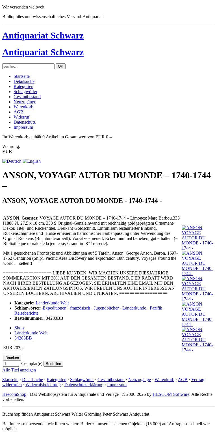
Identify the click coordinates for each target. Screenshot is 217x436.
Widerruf (21, 117)
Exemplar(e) (31, 363)
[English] (32, 161)
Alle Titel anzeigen (19, 370)
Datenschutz (25, 122)
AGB (18, 111)
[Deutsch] (11, 161)
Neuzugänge (25, 101)
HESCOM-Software (171, 394)
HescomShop (14, 394)
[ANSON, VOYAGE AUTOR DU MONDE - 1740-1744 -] (198, 248)
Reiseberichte (26, 313)
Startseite (22, 76)
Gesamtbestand (27, 96)
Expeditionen (54, 308)
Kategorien (23, 86)
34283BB (23, 338)
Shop (19, 327)
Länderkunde (134, 308)
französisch (80, 308)
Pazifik (156, 308)
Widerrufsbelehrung (43, 384)
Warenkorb (23, 106)
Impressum (23, 127)
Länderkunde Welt (52, 302)
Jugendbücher (106, 308)
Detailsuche (24, 81)
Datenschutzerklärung (83, 384)
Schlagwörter (25, 91)
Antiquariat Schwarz (43, 35)
